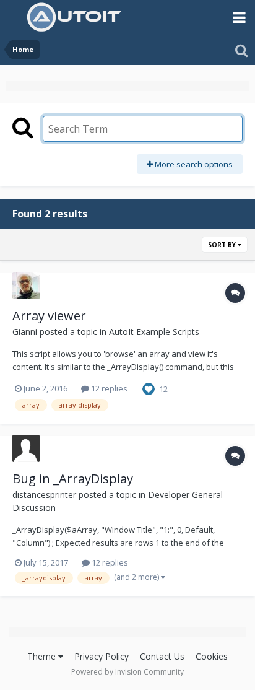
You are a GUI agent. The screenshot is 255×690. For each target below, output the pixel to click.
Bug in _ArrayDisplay (72, 478)
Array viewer (49, 315)
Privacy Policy (101, 656)
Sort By (223, 244)
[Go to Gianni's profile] (26, 285)
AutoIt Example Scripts (154, 332)
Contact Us (162, 656)
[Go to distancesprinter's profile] (26, 448)
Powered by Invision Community (127, 671)
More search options (193, 164)
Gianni (24, 332)
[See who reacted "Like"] (148, 387)
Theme (42, 656)
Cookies (212, 656)
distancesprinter (44, 494)
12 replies (108, 388)
